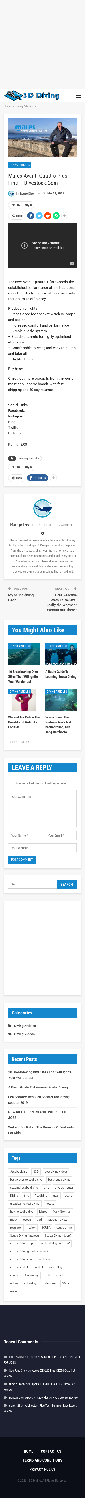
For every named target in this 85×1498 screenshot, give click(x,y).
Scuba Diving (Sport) (58, 1235)
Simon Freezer (18, 1384)
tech (47, 1275)
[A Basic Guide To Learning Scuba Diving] (61, 654)
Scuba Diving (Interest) (24, 1235)
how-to (50, 1203)
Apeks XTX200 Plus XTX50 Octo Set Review (51, 1397)
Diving (14, 1195)
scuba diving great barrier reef (29, 1251)
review (32, 1227)
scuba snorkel (19, 1267)
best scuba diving (59, 1179)
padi (39, 1219)
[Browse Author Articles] (42, 508)
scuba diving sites (21, 1259)
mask (13, 1219)
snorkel (38, 1267)
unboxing (30, 1283)
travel (59, 1275)
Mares (43, 1211)
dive (46, 1187)
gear (56, 1195)
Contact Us (51, 1451)
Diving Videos (24, 1034)
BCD (36, 1171)
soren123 (14, 1405)
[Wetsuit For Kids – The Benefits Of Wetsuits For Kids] (24, 700)
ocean (27, 1219)
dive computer (64, 1187)
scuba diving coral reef (55, 1243)
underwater (49, 1283)
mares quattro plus (29, 458)
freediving (41, 1195)
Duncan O (15, 1397)
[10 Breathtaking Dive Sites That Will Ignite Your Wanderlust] (24, 654)
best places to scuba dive (26, 1179)
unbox (14, 1283)
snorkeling (55, 1267)
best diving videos (56, 1171)
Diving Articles (20, 165)
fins (26, 1195)
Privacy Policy (43, 1469)
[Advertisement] (42, 44)
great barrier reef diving (25, 1203)
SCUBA (46, 1227)
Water (66, 1283)
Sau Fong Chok (18, 1370)
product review (57, 1219)
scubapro (45, 1259)
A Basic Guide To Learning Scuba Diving (38, 1087)
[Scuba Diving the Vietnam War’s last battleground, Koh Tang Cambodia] (61, 700)
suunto (14, 1275)
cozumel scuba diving (24, 1187)
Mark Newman (62, 1211)
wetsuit (14, 1291)
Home (28, 1451)
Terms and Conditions (42, 1460)
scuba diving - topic (22, 1243)
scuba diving (64, 1227)
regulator (16, 1227)
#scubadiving (18, 1171)
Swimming (32, 1275)
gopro (68, 1195)
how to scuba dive (21, 1211)
